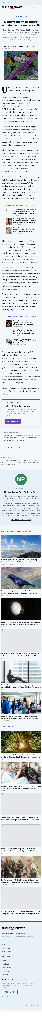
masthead (12, 464)
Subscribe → (9, 992)
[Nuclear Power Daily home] (12, 8)
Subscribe (6, 2)
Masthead (5, 964)
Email (20, 448)
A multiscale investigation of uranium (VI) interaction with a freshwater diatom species (20, 391)
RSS (13, 996)
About (4, 960)
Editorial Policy (7, 967)
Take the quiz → (12, 421)
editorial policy (35, 515)
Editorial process (35, 46)
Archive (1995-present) (9, 952)
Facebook (14, 448)
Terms (31, 1005)
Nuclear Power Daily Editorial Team (16, 46)
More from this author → (21, 519)
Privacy (24, 1005)
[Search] (33, 8)
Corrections (6, 971)
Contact (5, 975)
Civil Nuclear (6, 945)
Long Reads (6, 948)
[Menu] (38, 8)
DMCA (38, 1005)
